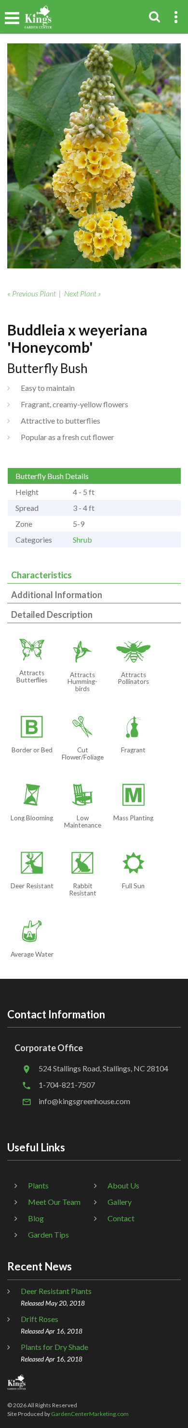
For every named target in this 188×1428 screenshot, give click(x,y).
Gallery (119, 1201)
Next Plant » (82, 293)
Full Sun (133, 886)
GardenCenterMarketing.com (90, 1413)
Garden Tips (48, 1234)
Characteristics (41, 575)
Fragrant (133, 750)
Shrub (82, 539)
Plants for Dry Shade (54, 1346)
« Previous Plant (31, 293)
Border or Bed (32, 750)
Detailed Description (52, 614)
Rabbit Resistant (82, 889)
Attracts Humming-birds (82, 682)
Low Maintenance (82, 821)
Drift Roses (39, 1318)
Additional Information (56, 594)
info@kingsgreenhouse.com (84, 1101)
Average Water (32, 954)
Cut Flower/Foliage (83, 753)
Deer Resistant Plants (56, 1290)
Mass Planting (133, 818)
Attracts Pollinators (133, 678)
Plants (38, 1185)
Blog (36, 1218)
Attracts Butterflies (31, 676)
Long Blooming (32, 818)
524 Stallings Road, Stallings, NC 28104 (103, 1068)
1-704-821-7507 (67, 1084)
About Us (123, 1185)
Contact (120, 1218)
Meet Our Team (54, 1201)
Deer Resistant (32, 886)
